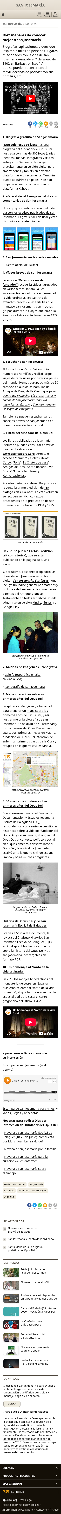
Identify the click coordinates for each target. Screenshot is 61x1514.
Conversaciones (14, 475)
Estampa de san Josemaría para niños (28, 1108)
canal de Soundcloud (28, 425)
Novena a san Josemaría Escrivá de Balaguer (22, 1230)
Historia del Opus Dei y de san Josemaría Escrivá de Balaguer (25, 923)
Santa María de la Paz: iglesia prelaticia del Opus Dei (25, 1248)
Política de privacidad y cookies (20, 1505)
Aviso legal (26, 1500)
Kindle (37, 602)
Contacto (41, 1509)
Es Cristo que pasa (35, 462)
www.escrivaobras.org (19, 454)
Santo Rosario (37, 467)
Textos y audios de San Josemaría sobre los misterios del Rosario (29, 400)
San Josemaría (30, 5)
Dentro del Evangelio (16, 396)
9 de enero (9, 1190)
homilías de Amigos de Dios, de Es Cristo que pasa (29, 389)
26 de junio (9, 1196)
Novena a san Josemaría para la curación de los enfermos (25, 1159)
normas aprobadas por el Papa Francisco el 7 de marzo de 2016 (27, 1439)
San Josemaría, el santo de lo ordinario (31, 1239)
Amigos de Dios (14, 467)
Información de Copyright (17, 1509)
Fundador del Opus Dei (14, 1184)
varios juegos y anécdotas (20, 1113)
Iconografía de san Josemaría (25, 687)
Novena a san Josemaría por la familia (30, 1149)
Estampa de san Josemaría (21, 1065)
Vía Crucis (37, 396)
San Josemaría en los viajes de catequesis (29, 406)
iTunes (47, 602)
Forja (17, 462)
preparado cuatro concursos (22, 184)
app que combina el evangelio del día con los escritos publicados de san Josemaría (29, 212)
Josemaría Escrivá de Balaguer (33, 1190)
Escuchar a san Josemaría (24, 362)
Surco (7, 462)
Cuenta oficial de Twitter (21, 265)
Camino (21, 458)
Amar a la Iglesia (25, 471)
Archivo (54, 1509)
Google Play (11, 607)
